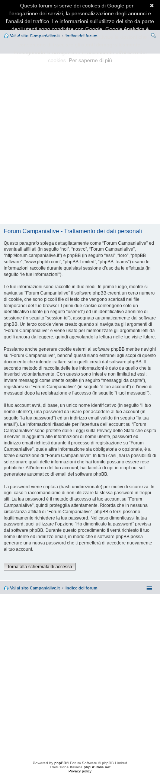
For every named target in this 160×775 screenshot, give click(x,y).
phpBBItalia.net (97, 767)
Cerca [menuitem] (153, 36)
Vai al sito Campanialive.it (35, 588)
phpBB (60, 763)
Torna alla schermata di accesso (39, 566)
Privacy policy (80, 771)
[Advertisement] (80, 139)
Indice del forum (81, 588)
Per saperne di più (90, 60)
